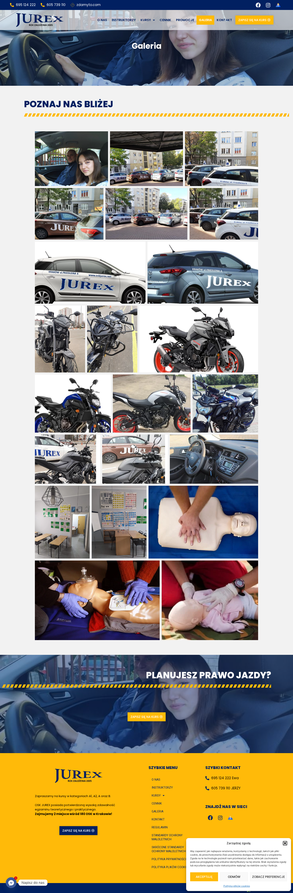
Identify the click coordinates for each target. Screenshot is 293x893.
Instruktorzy (124, 20)
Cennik (165, 20)
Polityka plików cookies (236, 885)
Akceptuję (204, 877)
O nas (102, 20)
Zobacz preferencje (268, 877)
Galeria (205, 20)
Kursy (146, 20)
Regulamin (160, 827)
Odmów (234, 877)
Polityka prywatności (169, 859)
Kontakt (224, 20)
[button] (285, 843)
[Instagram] (268, 5)
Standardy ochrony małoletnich (167, 837)
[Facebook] (258, 5)
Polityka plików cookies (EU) (174, 867)
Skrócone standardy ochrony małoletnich (169, 849)
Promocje (185, 20)
